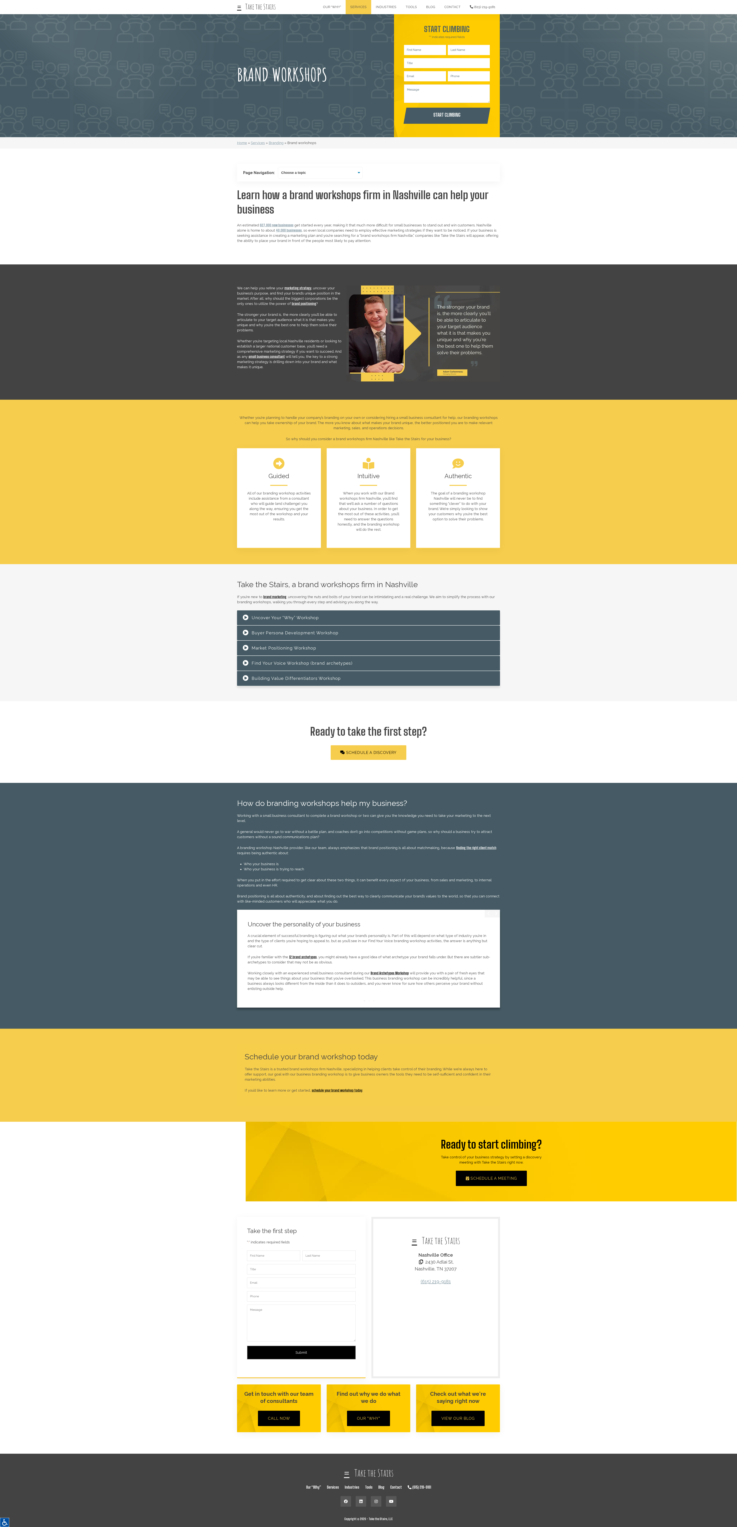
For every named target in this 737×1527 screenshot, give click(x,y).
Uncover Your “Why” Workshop (285, 617)
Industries (386, 7)
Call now (279, 1418)
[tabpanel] (369, 958)
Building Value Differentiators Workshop (296, 678)
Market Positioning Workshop (284, 647)
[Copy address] (421, 1262)
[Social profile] (345, 1501)
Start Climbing (446, 115)
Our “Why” (332, 7)
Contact (452, 7)
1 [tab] (364, 1001)
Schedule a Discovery (371, 752)
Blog (430, 7)
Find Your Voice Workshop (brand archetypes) (302, 663)
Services (358, 7)
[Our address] (435, 1324)
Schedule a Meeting (493, 1178)
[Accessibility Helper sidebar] (4, 1522)
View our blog (458, 1418)
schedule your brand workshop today (337, 1090)
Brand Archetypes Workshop (390, 973)
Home (242, 143)
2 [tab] (369, 1001)
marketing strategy (297, 288)
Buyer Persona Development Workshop (295, 632)
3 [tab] (374, 1001)
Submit (301, 1352)
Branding (276, 143)
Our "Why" (368, 1418)
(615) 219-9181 (484, 7)
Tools (411, 7)
